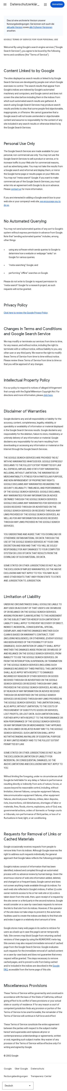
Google (8, 1068)
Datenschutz (37, 1068)
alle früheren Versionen (40, 27)
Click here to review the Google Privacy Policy (26, 312)
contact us (16, 189)
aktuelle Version (15, 27)
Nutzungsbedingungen (16, 1076)
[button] (5, 4)
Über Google (21, 1068)
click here (48, 395)
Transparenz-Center (41, 1076)
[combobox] (18, 1085)
